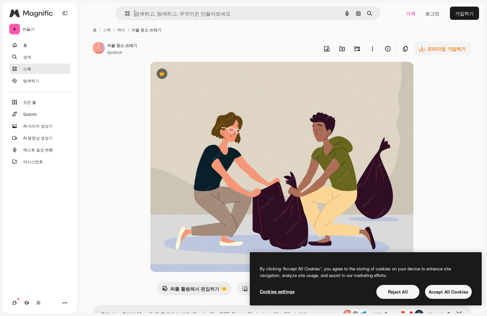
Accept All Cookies (448, 292)
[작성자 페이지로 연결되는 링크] (99, 48)
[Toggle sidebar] (65, 13)
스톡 (107, 29)
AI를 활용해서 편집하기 (190, 290)
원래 (188, 74)
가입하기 (464, 13)
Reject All (398, 292)
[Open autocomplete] (125, 13)
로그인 (432, 13)
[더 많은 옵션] (372, 48)
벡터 (121, 29)
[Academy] (26, 302)
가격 (410, 13)
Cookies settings (277, 291)
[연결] (14, 302)
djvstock (114, 52)
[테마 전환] (38, 302)
